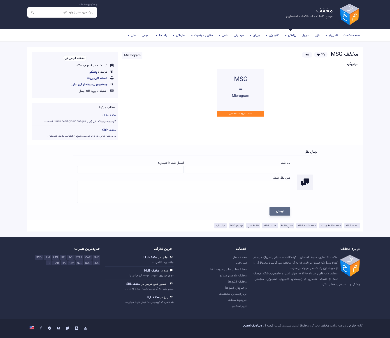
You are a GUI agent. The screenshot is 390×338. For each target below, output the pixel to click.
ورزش (256, 35)
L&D (70, 257)
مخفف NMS (151, 271)
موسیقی (239, 35)
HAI (64, 263)
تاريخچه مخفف (237, 300)
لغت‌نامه (241, 263)
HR (63, 257)
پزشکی (292, 35)
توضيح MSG (236, 226)
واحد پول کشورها (236, 287)
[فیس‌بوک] (40, 328)
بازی (317, 35)
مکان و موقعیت (203, 35)
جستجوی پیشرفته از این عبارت (89, 84)
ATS (55, 257)
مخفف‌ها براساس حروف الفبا (228, 269)
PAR (56, 263)
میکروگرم (220, 226)
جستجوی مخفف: (88, 4)
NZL (79, 263)
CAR (88, 257)
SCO (39, 257)
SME (96, 257)
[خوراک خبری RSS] (76, 328)
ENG (96, 263)
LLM (47, 257)
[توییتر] (67, 328)
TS (48, 263)
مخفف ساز (240, 257)
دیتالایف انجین (252, 325)
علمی (225, 35)
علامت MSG (270, 226)
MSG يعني (253, 226)
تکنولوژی (274, 35)
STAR (79, 257)
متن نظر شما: (281, 177)
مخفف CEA (80, 118)
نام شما (285, 163)
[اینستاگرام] (58, 328)
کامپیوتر (333, 35)
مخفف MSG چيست (331, 226)
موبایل (305, 35)
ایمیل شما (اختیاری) (171, 163)
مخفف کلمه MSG (307, 226)
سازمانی (180, 35)
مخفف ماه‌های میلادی (233, 275)
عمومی (146, 35)
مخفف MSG (352, 226)
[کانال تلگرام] (49, 328)
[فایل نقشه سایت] (85, 328)
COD (88, 263)
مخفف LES (150, 257)
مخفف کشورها (237, 281)
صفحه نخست (352, 35)
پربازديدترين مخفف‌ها (233, 294)
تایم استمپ (239, 306)
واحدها (163, 35)
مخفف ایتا (153, 297)
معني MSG (287, 226)
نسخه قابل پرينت (97, 78)
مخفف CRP (81, 133)
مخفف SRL (133, 284)
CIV (72, 263)
